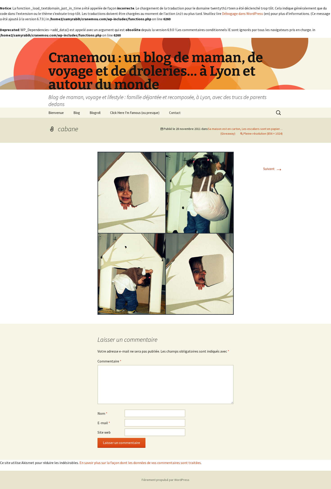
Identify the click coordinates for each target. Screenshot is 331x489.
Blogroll (95, 113)
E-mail (103, 423)
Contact (175, 113)
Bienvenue (56, 113)
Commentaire (109, 361)
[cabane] (165, 233)
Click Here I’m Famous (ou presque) (134, 113)
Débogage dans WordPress (242, 13)
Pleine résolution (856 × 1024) (263, 133)
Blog (76, 113)
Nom (102, 413)
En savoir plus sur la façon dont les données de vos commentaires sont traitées (140, 462)
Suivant (273, 168)
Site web (104, 432)
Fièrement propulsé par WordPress (165, 480)
